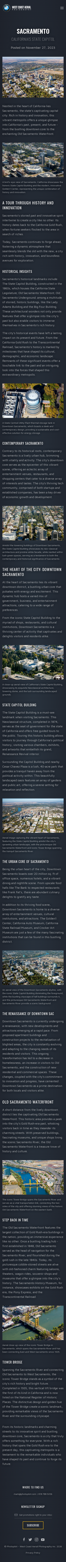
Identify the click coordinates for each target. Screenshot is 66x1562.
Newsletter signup (33, 1506)
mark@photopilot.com (25, 1494)
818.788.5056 (45, 1494)
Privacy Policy (33, 1552)
